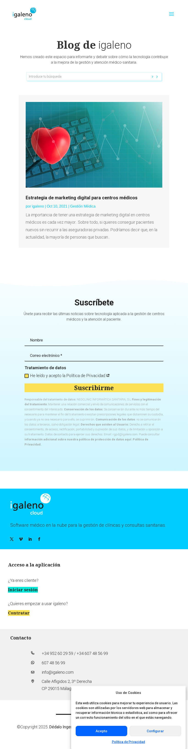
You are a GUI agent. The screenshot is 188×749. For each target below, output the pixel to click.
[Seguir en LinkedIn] (30, 539)
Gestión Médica (83, 206)
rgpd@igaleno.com (125, 434)
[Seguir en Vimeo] (21, 539)
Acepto (101, 731)
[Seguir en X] (11, 539)
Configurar (155, 731)
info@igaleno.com (58, 672)
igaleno (38, 206)
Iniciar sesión (23, 589)
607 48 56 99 (53, 662)
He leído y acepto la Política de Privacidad (68, 375)
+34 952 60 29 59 (57, 653)
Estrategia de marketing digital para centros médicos (82, 197)
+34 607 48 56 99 (92, 653)
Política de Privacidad (128, 742)
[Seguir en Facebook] (39, 539)
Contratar (19, 613)
